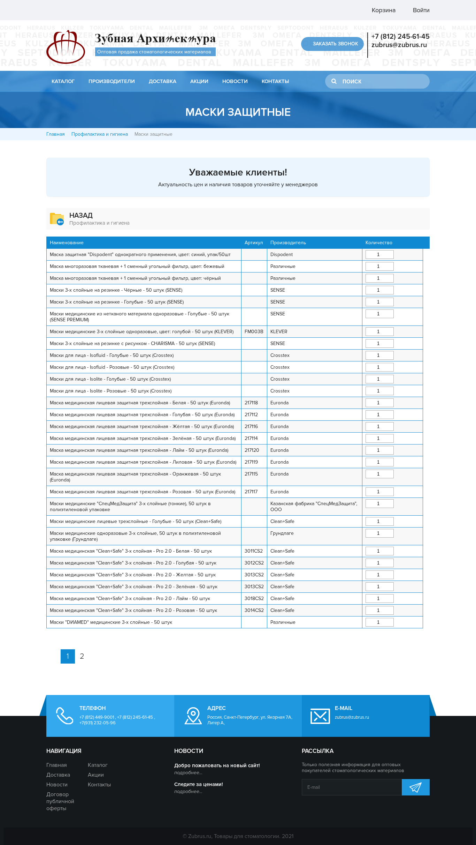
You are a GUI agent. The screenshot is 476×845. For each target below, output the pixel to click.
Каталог (63, 81)
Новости (235, 81)
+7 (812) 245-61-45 (400, 36)
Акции (199, 81)
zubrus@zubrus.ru (399, 45)
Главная (55, 134)
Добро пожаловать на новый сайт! (217, 765)
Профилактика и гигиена (99, 134)
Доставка (162, 81)
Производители (112, 81)
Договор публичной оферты (60, 801)
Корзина (383, 10)
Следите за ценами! (198, 784)
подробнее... (188, 773)
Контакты (275, 81)
